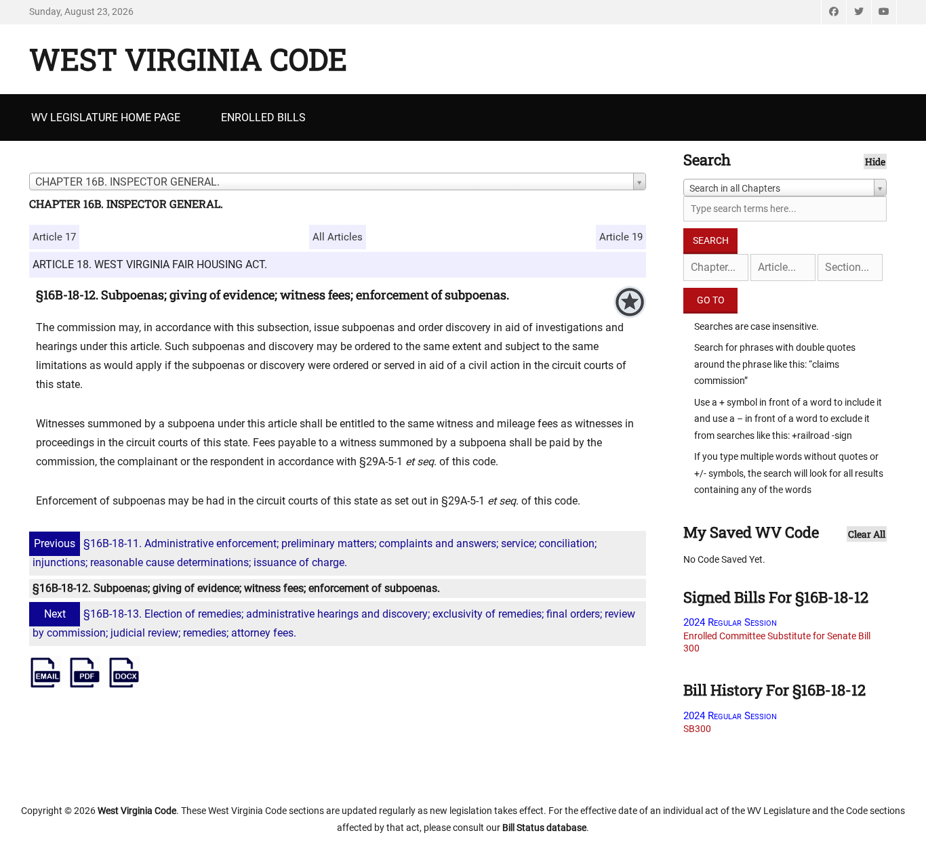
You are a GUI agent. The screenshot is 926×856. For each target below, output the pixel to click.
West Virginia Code (188, 59)
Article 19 (621, 237)
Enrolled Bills (263, 117)
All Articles (338, 237)
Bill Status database (544, 827)
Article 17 (54, 237)
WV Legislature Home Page (105, 117)
